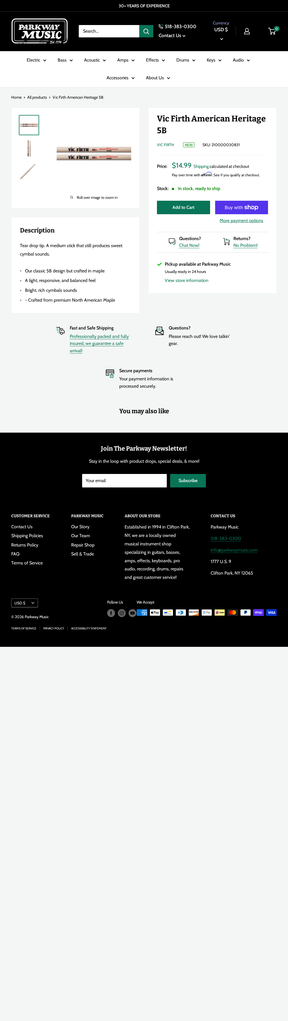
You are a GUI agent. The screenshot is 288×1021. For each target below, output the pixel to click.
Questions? (190, 238)
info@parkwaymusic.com (234, 550)
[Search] (146, 31)
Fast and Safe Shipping (92, 328)
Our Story (80, 526)
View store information (186, 280)
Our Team (80, 535)
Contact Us (170, 35)
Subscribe (188, 480)
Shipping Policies (27, 535)
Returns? (241, 238)
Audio (238, 60)
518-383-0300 (180, 26)
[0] (272, 31)
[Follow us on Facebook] (111, 613)
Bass (62, 60)
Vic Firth (165, 144)
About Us (155, 77)
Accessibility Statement (89, 628)
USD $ (19, 603)
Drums (182, 60)
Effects (152, 60)
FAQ (15, 554)
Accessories (118, 77)
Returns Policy (24, 545)
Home (16, 97)
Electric (33, 60)
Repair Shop (82, 545)
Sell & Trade (82, 554)
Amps (123, 60)
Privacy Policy (53, 628)
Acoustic (92, 60)
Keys (211, 60)
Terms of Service (27, 563)
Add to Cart (183, 207)
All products (37, 97)
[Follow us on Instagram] (122, 613)
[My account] (247, 31)
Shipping (201, 166)
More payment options (241, 220)
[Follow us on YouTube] (132, 613)
